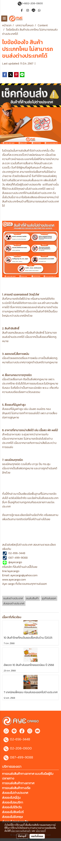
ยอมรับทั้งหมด (37, 836)
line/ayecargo (10, 571)
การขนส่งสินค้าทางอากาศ (18, 783)
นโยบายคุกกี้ (41, 831)
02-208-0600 (21, 748)
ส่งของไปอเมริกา (12, 802)
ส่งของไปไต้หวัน (12, 807)
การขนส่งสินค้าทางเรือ (16, 788)
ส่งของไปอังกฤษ (12, 816)
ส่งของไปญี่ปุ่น (11, 797)
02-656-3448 (20, 739)
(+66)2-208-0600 (32, 3)
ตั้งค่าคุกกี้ (22, 836)
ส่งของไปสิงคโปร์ (13, 812)
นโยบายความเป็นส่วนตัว (21, 831)
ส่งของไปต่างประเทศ (15, 792)
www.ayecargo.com (14, 579)
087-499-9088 (21, 757)
